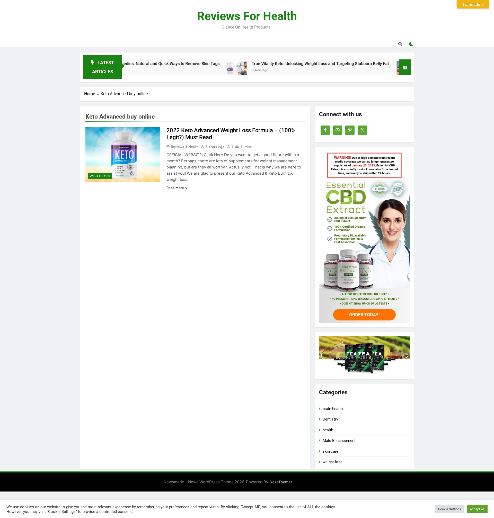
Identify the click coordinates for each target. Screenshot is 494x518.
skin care (330, 451)
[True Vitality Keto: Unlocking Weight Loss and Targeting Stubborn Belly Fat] (219, 70)
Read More (175, 187)
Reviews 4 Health (185, 146)
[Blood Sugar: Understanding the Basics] (388, 70)
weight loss (100, 176)
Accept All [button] (477, 509)
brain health (333, 408)
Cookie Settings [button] (449, 509)
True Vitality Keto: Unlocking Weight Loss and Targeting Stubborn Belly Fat (302, 63)
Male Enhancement (339, 440)
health (328, 430)
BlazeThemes (281, 482)
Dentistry (330, 419)
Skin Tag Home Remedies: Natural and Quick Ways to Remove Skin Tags (135, 63)
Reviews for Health (247, 16)
